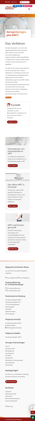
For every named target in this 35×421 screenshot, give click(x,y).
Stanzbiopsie (9, 365)
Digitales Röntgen (10, 311)
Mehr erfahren (13, 165)
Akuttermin (28, 6)
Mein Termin (25, 2)
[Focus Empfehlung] (11, 278)
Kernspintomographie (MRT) (13, 300)
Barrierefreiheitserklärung (12, 398)
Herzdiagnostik (9, 353)
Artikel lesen (13, 249)
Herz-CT (7, 346)
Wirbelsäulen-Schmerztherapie (14, 360)
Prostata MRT (9, 358)
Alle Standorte (12, 381)
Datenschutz (8, 396)
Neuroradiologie (9, 314)
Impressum (8, 391)
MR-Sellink (8, 355)
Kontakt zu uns (12, 122)
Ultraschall (8, 309)
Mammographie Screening (14, 328)
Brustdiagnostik (9, 351)
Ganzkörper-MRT (10, 348)
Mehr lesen (8, 97)
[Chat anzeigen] (33, 417)
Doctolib (18, 6)
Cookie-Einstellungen (11, 401)
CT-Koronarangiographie (12, 304)
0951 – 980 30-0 (12, 2)
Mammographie (9, 307)
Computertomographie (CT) (13, 302)
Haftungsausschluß (10, 394)
